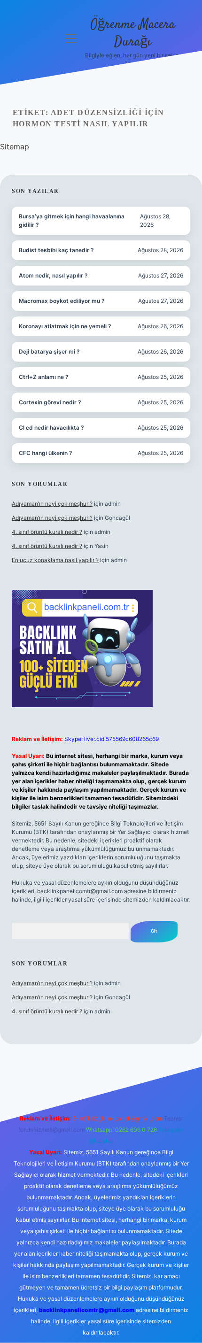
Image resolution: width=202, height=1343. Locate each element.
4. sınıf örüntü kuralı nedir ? (47, 531)
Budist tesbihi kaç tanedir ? (56, 250)
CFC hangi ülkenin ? (45, 452)
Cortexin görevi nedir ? (50, 402)
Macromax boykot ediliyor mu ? (62, 300)
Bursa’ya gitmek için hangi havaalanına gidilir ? (71, 220)
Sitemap (14, 146)
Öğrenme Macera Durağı (133, 33)
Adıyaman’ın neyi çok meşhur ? (52, 503)
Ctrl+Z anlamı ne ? (44, 376)
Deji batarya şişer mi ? (49, 351)
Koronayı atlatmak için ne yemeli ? (65, 326)
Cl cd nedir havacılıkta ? (51, 427)
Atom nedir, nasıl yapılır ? (53, 275)
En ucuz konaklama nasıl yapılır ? (55, 559)
